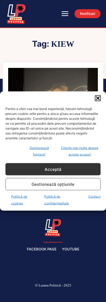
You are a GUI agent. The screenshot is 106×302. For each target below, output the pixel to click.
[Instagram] (27, 294)
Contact (94, 196)
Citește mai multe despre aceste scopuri (79, 151)
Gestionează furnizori (39, 151)
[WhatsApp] (79, 294)
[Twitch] (53, 294)
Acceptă (53, 169)
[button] (98, 98)
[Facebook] (14, 294)
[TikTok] (40, 294)
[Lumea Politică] (53, 227)
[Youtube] (92, 294)
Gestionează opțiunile (53, 184)
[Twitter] (66, 294)
